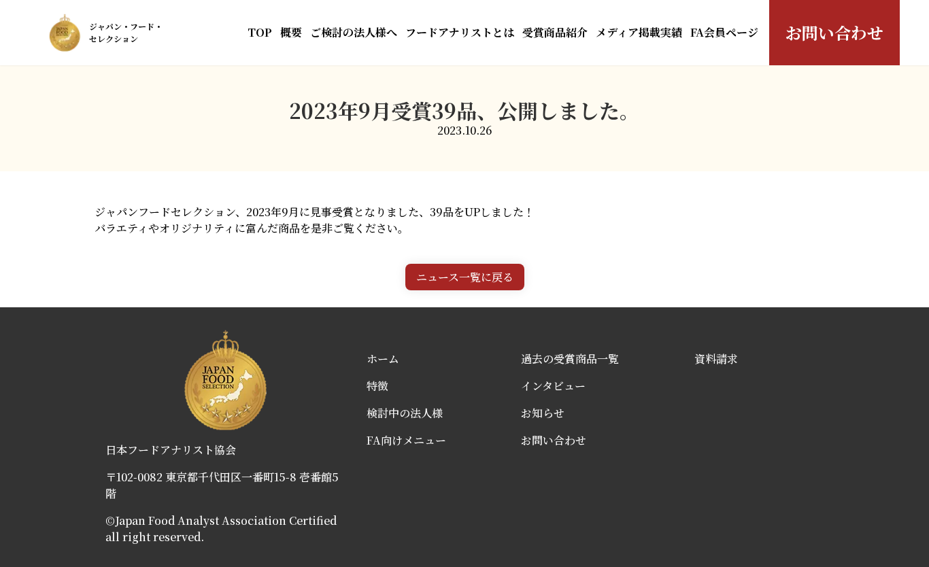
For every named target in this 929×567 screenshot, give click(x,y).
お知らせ (542, 413)
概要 (291, 32)
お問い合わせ (834, 32)
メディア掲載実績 (639, 32)
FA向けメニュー (406, 440)
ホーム (383, 358)
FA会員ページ (724, 32)
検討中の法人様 (405, 413)
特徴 (377, 386)
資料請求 (716, 358)
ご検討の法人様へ (353, 32)
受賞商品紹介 (555, 32)
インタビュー (553, 386)
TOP (260, 32)
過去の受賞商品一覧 (570, 358)
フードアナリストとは (459, 32)
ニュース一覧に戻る (464, 277)
